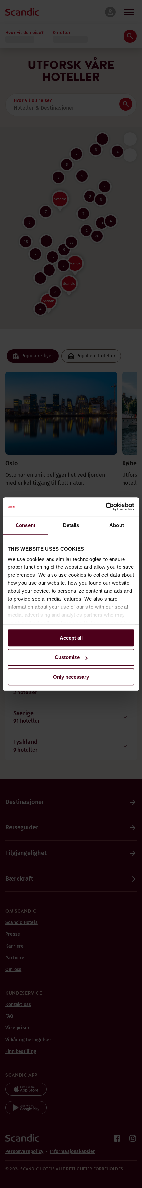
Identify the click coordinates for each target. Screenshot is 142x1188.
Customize (67, 657)
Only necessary (71, 677)
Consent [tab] (25, 525)
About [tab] (116, 525)
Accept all (71, 638)
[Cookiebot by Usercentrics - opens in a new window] (105, 506)
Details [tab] (71, 525)
